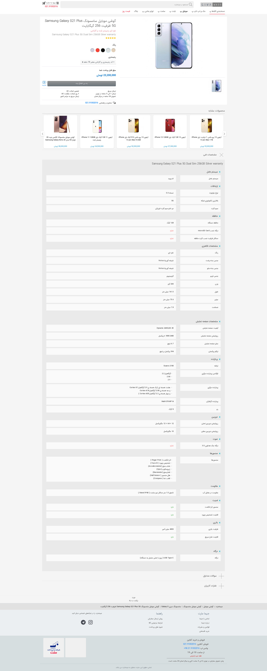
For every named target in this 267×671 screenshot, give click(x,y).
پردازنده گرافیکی (212, 401)
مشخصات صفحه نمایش (207, 321)
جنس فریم (214, 276)
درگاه (215, 551)
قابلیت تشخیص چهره (210, 514)
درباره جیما (205, 622)
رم (217, 409)
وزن (216, 284)
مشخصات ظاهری (210, 246)
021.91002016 (51, 6)
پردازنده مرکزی (213, 387)
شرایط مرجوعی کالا (156, 622)
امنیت (215, 500)
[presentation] (42, 133)
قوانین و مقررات (203, 627)
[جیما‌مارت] (211, 5)
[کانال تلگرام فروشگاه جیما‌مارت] (83, 622)
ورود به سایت (50, 2)
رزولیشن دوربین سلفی (209, 431)
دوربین (215, 417)
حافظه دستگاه (213, 222)
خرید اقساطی (204, 631)
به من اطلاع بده (81, 83)
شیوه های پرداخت (156, 627)
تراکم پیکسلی (213, 351)
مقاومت (214, 486)
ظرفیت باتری (213, 529)
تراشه (216, 365)
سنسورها (214, 453)
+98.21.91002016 (192, 648)
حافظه (215, 216)
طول (216, 291)
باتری (215, 522)
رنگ (216, 252)
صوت (215, 439)
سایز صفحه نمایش (211, 343)
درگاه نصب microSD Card (208, 230)
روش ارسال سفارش (155, 618)
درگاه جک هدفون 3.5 (210, 445)
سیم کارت (214, 208)
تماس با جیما (204, 618)
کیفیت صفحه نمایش (210, 328)
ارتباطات (214, 186)
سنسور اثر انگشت (211, 507)
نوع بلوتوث (213, 193)
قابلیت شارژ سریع (211, 537)
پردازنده (214, 359)
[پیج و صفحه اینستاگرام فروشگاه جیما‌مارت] (90, 622)
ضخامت (215, 307)
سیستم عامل (212, 171)
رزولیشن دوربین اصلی (210, 423)
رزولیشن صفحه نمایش (209, 335)
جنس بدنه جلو (212, 268)
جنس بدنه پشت (212, 260)
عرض (216, 299)
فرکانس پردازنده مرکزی (210, 373)
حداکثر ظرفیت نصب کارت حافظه (206, 238)
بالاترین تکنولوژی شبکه (209, 200)
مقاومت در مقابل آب (210, 492)
